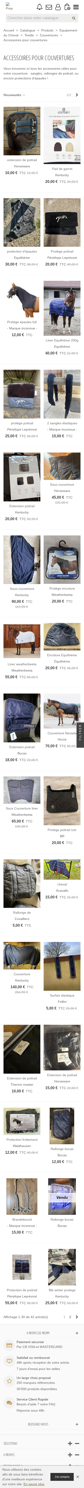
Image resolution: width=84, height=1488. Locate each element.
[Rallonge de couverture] (22, 883)
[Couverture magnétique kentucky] (22, 955)
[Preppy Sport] (9, 7)
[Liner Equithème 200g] (62, 308)
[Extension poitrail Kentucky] (22, 477)
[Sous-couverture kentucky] (22, 559)
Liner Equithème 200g (62, 340)
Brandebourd (22, 1219)
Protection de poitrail (22, 1290)
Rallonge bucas (62, 1149)
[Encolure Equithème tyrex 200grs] (62, 636)
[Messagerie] (48, 7)
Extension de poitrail (22, 1078)
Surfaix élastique (62, 995)
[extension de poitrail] (22, 131)
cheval (62, 884)
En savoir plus (34, 1484)
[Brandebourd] (22, 1196)
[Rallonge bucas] (62, 1126)
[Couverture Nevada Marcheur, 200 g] (62, 711)
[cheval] (62, 869)
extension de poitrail (22, 160)
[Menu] (75, 7)
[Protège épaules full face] (22, 299)
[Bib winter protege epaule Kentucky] (62, 1267)
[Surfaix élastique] (62, 966)
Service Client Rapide (32, 1399)
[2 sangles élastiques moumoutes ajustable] (62, 394)
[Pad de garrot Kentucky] (62, 135)
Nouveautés (13, 95)
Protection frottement (22, 1139)
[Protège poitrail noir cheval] (62, 800)
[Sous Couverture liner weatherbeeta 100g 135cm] (22, 790)
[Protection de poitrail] (22, 1267)
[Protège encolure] (62, 559)
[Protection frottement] (22, 1121)
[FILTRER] (80, 744)
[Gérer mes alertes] (39, 7)
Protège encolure (62, 588)
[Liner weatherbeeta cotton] (22, 641)
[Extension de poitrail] (22, 1049)
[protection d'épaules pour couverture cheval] (22, 222)
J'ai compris (62, 1477)
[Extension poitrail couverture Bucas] (22, 718)
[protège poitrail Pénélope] (22, 394)
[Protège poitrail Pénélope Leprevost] (62, 222)
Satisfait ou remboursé (33, 1358)
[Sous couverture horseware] (62, 466)
